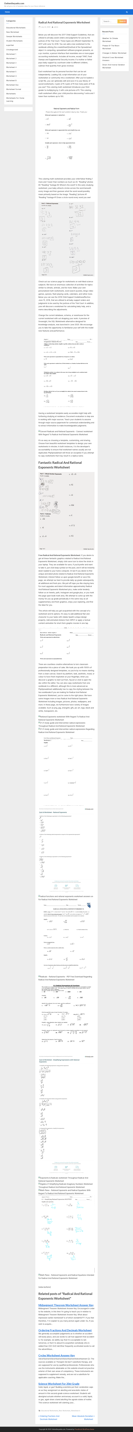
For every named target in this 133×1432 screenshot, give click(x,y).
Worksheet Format (13, 89)
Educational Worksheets (49, 1411)
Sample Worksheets (14, 36)
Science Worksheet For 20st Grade (58, 1383)
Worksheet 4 (11, 67)
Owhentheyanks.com (14, 3)
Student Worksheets (14, 41)
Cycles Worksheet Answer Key (56, 1355)
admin (56, 27)
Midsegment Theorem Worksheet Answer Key (66, 1305)
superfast (10, 45)
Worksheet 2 (11, 58)
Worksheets (11, 94)
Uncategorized (12, 50)
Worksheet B (11, 80)
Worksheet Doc (12, 85)
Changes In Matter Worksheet (114, 53)
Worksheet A (75, 1411)
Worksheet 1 (11, 54)
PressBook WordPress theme (84, 1429)
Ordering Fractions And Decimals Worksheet (65, 1330)
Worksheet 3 (11, 63)
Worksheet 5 (11, 72)
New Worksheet (64, 1411)
